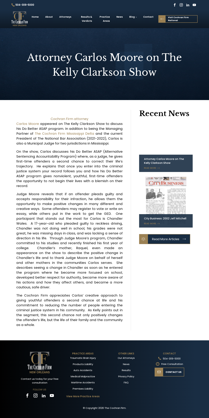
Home (35, 16)
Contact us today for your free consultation (39, 380)
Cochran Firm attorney (69, 119)
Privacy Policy (126, 376)
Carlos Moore (28, 123)
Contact (148, 16)
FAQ (126, 382)
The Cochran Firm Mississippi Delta (64, 133)
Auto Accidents (82, 370)
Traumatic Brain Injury (83, 358)
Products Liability (83, 364)
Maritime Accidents (83, 382)
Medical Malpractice (83, 376)
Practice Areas (105, 19)
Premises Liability (83, 388)
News (119, 16)
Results (126, 370)
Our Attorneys (126, 358)
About (49, 16)
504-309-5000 (172, 358)
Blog (132, 16)
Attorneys (65, 16)
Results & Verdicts (86, 19)
